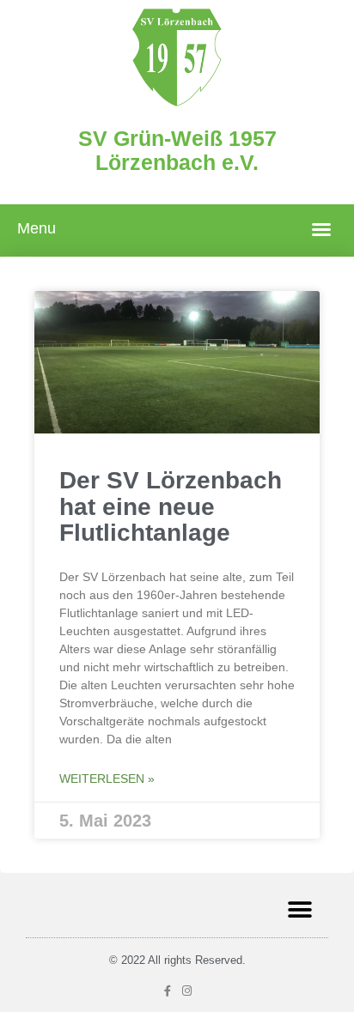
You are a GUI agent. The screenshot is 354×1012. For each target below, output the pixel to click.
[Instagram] (186, 991)
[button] (321, 229)
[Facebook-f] (167, 991)
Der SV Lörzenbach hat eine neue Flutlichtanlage (170, 507)
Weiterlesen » (107, 779)
